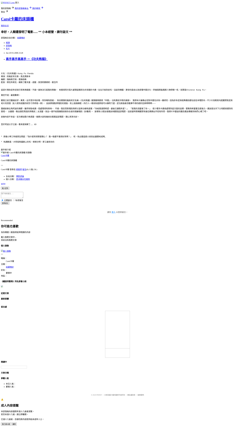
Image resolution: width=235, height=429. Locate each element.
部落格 (9, 46)
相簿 (8, 43)
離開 (14, 424)
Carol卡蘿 (5, 155)
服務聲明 (141, 395)
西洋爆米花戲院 (23, 179)
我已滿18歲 (6, 424)
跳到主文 (5, 26)
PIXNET (99, 395)
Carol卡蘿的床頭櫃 (17, 19)
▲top (3, 184)
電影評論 (20, 176)
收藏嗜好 (21, 38)
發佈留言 (5, 203)
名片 (8, 49)
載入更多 (5, 188)
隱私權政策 (131, 395)
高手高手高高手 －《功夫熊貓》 (27, 59)
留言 (24, 169)
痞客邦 (19, 169)
